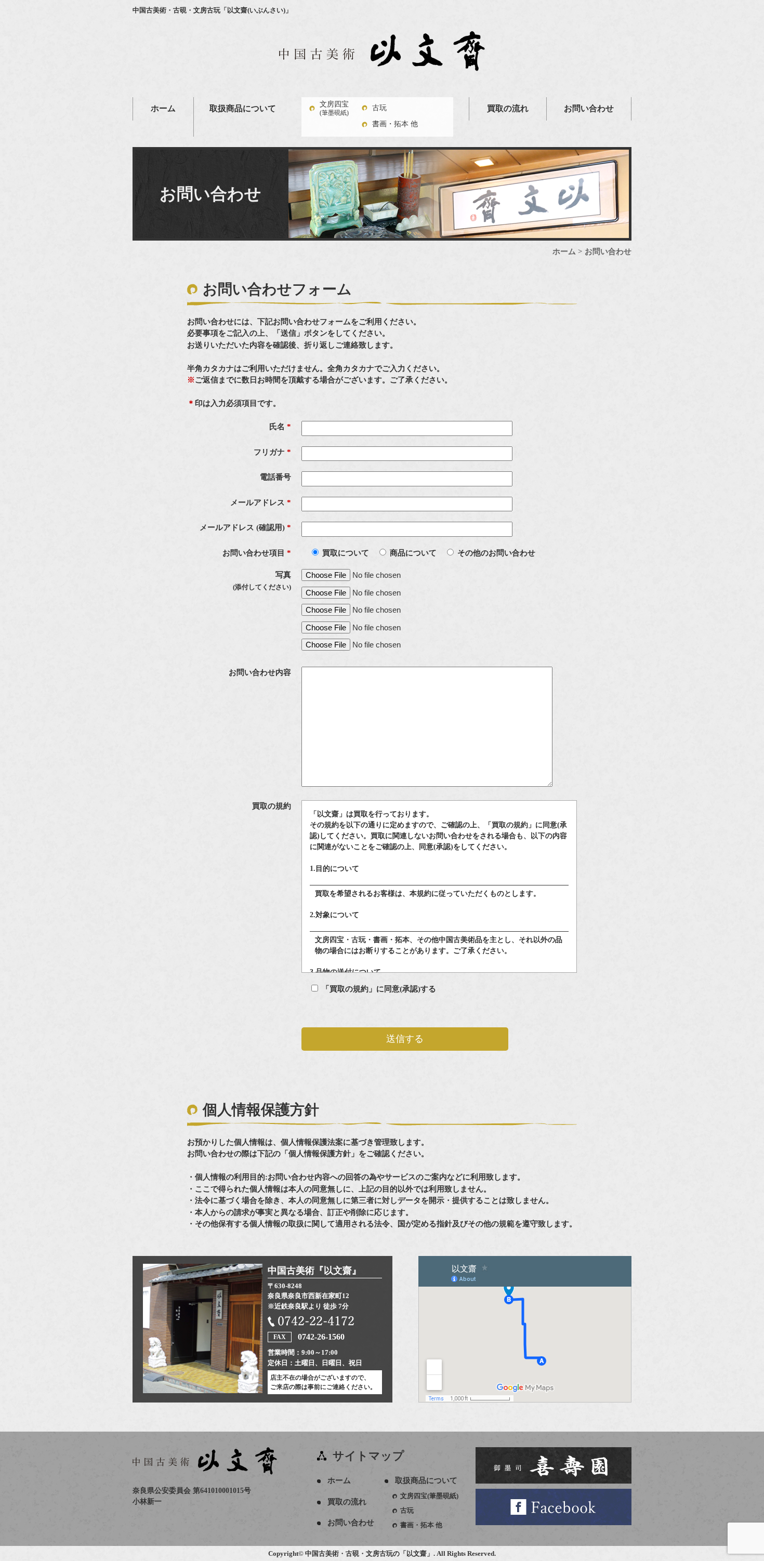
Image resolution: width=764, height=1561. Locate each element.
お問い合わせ (589, 108)
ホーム (163, 108)
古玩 (379, 108)
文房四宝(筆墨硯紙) (429, 1496)
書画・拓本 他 (395, 124)
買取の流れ (508, 108)
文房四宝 (334, 108)
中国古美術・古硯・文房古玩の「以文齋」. (370, 1553)
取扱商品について (242, 108)
